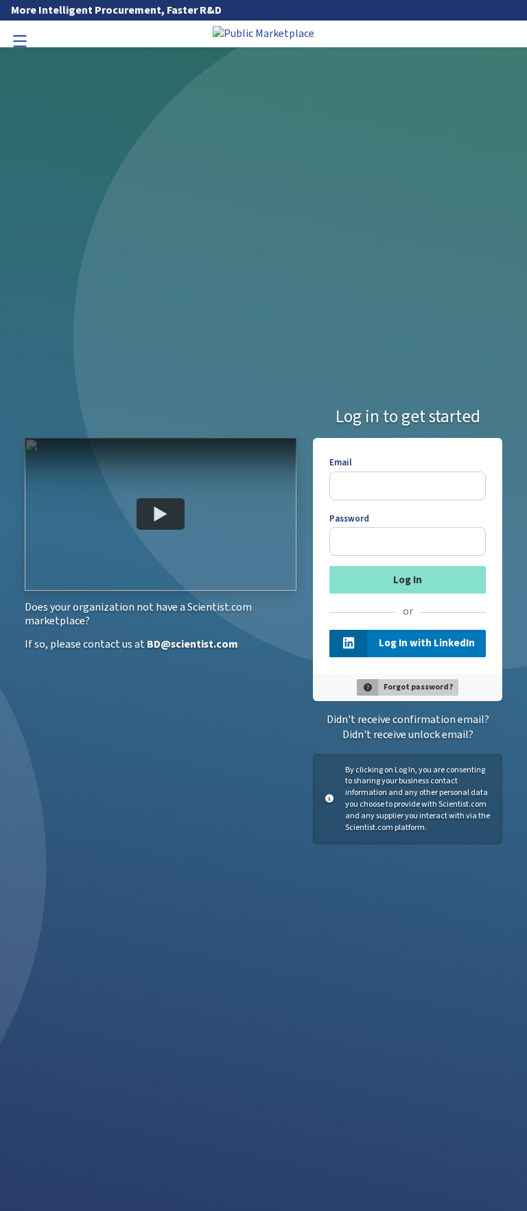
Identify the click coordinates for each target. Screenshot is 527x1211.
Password (349, 518)
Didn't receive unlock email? (407, 734)
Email (340, 462)
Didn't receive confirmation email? (408, 719)
